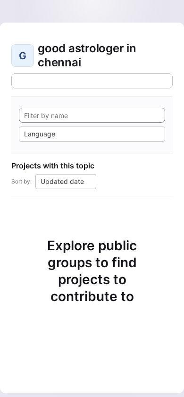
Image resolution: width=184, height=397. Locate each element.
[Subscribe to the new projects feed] (92, 80)
